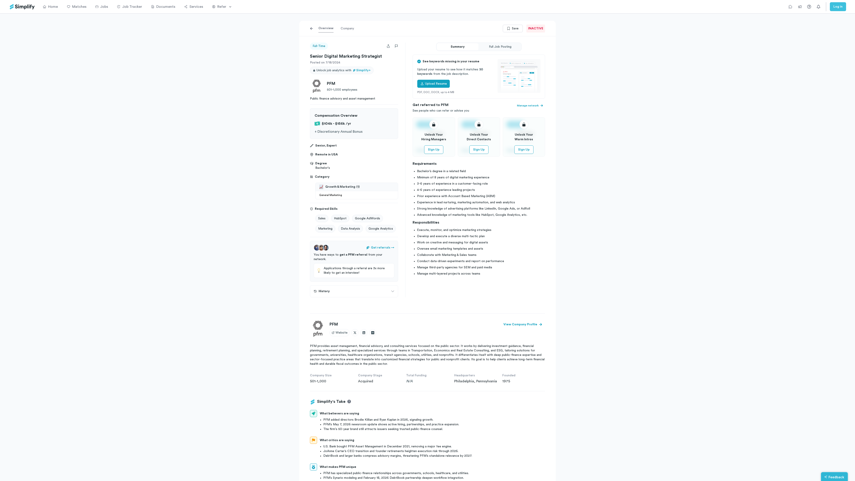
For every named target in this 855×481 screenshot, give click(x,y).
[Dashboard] (22, 7)
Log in (838, 6)
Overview (326, 28)
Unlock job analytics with (343, 70)
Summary (458, 46)
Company (347, 28)
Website (342, 332)
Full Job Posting (500, 46)
